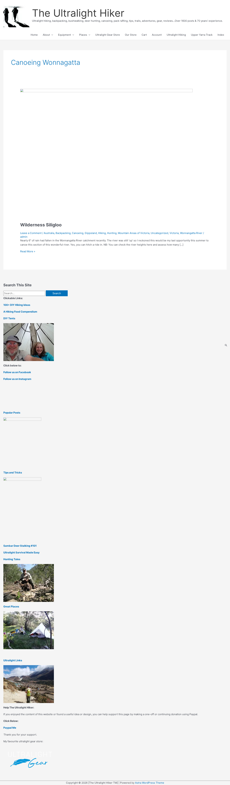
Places (83, 34)
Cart (144, 34)
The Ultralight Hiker (78, 13)
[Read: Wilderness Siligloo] (106, 153)
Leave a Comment (31, 233)
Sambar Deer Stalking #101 (20, 545)
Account (157, 34)
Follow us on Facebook (17, 372)
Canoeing (77, 233)
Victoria (174, 233)
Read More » (27, 251)
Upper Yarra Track (201, 34)
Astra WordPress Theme (149, 782)
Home (34, 34)
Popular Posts (11, 412)
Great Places (11, 606)
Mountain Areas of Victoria (133, 233)
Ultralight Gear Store (107, 34)
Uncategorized (159, 233)
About (46, 34)
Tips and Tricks (12, 472)
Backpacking (63, 233)
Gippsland (91, 233)
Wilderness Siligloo (41, 224)
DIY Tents (9, 318)
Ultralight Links (12, 660)
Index (221, 34)
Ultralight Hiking (176, 34)
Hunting (112, 233)
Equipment (64, 34)
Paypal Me (9, 727)
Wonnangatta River (191, 233)
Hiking (102, 233)
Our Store (131, 34)
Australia (49, 233)
